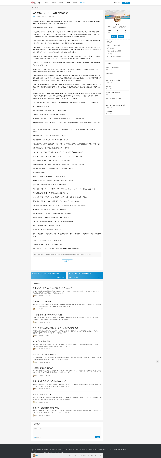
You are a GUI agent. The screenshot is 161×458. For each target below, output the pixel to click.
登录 (115, 2)
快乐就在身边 (110, 48)
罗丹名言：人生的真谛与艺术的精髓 (115, 105)
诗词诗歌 (61, 2)
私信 (122, 36)
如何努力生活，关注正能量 (114, 51)
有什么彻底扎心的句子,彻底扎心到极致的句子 (50, 381)
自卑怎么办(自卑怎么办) (42, 395)
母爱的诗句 (109, 111)
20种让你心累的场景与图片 (114, 57)
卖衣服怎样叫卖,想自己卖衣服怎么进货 (47, 315)
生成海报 (83, 455)
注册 (119, 2)
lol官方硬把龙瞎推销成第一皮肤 (44, 355)
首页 (32, 7)
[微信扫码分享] (88, 455)
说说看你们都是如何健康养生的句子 (46, 408)
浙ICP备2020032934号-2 (57, 453)
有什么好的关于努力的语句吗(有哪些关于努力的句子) (53, 288)
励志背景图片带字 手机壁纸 (43, 341)
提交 (98, 437)
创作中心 (126, 2)
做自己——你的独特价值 (113, 45)
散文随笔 (54, 2)
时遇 (34, 16)
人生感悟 (68, 2)
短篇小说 (47, 2)
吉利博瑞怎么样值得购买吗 (43, 301)
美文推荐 (75, 2)
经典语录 (82, 2)
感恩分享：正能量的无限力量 (113, 99)
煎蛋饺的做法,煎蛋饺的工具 (43, 368)
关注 (114, 36)
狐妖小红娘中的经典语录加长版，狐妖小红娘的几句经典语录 (55, 328)
